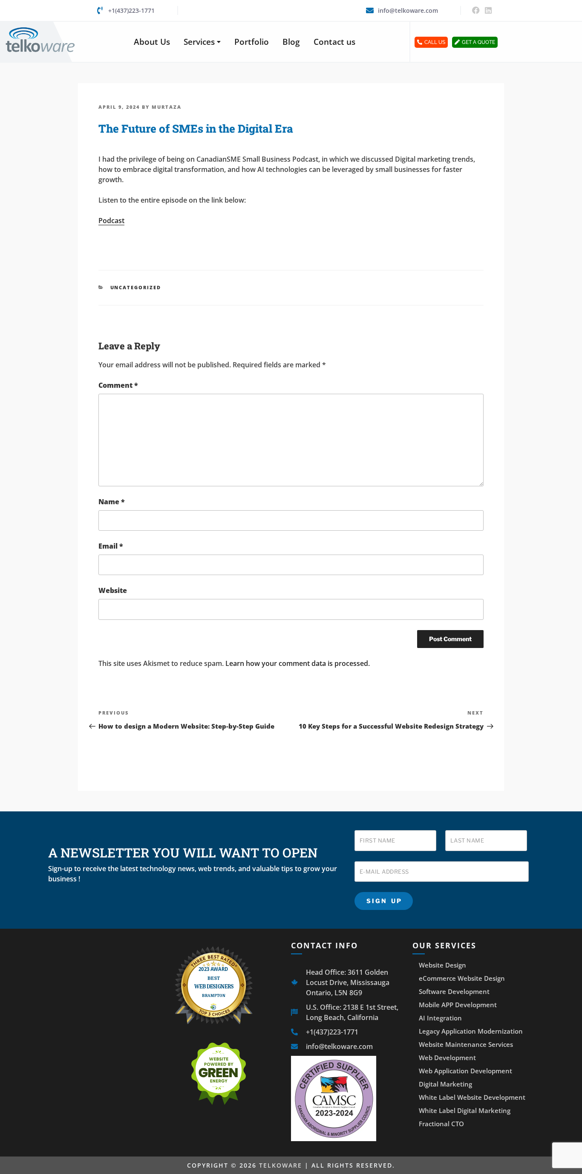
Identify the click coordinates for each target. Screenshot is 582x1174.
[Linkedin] (488, 10)
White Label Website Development (472, 1097)
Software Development (454, 991)
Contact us (334, 41)
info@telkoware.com (408, 10)
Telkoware (280, 1165)
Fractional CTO (441, 1123)
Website (112, 590)
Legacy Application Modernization (471, 1031)
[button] (202, 42)
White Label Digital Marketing (464, 1110)
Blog (291, 41)
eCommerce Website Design (462, 978)
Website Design (442, 965)
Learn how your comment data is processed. (297, 663)
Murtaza (167, 107)
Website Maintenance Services (466, 1044)
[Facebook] (476, 10)
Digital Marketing (445, 1084)
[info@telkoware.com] (370, 10)
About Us (152, 41)
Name (111, 501)
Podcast (111, 220)
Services (199, 41)
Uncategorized (135, 287)
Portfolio (251, 41)
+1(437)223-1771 (131, 10)
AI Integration (440, 1018)
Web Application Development (465, 1070)
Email (110, 546)
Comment (118, 385)
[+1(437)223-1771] (100, 10)
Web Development (447, 1057)
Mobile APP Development (458, 1004)
